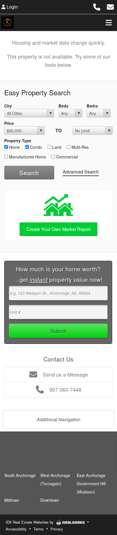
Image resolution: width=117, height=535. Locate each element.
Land (56, 147)
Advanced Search (81, 171)
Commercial (66, 157)
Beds (63, 106)
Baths (92, 106)
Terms (39, 529)
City (8, 106)
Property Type (17, 140)
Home (14, 147)
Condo (35, 147)
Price (9, 123)
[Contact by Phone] (96, 6)
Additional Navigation (58, 419)
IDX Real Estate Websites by (30, 522)
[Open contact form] (110, 6)
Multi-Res (79, 147)
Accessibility (16, 529)
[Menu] (109, 22)
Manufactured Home (27, 157)
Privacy (57, 529)
